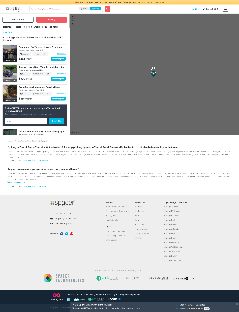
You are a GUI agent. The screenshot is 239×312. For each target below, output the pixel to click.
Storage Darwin (170, 256)
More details (61, 54)
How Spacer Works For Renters (36, 160)
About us (138, 206)
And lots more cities (172, 260)
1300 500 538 (211, 9)
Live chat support (63, 223)
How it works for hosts (115, 231)
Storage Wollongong (173, 247)
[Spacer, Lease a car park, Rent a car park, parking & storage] (17, 9)
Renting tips (111, 215)
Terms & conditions (143, 233)
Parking (51, 19)
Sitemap (138, 238)
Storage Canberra (171, 224)
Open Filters (7, 32)
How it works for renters (116, 206)
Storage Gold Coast (172, 233)
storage (85, 9)
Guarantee (139, 224)
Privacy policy (141, 229)
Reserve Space (58, 59)
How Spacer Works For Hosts (35, 186)
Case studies (111, 240)
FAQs (137, 215)
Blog (137, 220)
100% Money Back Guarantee (192, 305)
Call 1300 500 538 (63, 213)
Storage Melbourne (172, 211)
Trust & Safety (112, 220)
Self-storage (18, 19)
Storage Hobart (170, 238)
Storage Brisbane (171, 215)
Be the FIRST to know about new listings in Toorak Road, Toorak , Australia (32, 109)
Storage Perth (170, 220)
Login (194, 9)
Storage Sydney (171, 206)
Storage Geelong (171, 242)
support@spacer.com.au (67, 218)
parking (96, 9)
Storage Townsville (172, 251)
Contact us (139, 211)
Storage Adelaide (171, 229)
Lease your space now (16, 182)
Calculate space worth (115, 235)
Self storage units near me (117, 211)
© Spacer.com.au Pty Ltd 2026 (63, 307)
